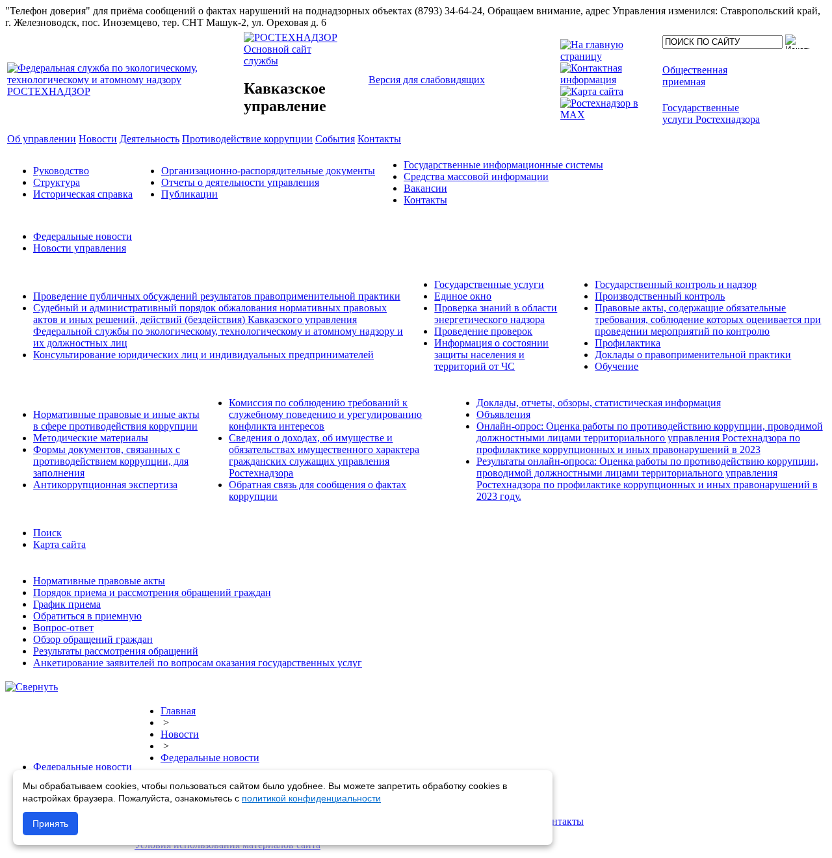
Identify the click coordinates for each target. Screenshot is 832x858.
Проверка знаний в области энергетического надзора (495, 313)
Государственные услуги (489, 284)
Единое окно (462, 296)
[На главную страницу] (609, 56)
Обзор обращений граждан (93, 639)
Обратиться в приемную (87, 615)
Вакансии (425, 188)
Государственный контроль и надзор (676, 284)
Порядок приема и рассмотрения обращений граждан (152, 592)
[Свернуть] (31, 686)
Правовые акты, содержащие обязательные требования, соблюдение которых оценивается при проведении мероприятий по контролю (708, 319)
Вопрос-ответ (63, 627)
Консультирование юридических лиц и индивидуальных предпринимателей (203, 354)
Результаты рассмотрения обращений (115, 650)
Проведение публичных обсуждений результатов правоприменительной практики (216, 296)
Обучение (616, 366)
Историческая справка (83, 194)
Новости (180, 734)
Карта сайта (59, 544)
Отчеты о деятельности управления (240, 182)
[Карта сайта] (591, 91)
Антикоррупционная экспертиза (105, 484)
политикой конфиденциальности (311, 798)
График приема (67, 604)
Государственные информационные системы (503, 164)
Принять (50, 823)
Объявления (503, 414)
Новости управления (79, 248)
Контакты (425, 199)
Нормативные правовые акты (99, 580)
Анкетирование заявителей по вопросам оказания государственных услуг (197, 662)
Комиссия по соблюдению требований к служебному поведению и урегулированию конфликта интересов (325, 414)
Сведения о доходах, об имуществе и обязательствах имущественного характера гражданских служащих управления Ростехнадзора (324, 455)
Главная (178, 710)
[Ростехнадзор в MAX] (609, 114)
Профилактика (627, 342)
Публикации (189, 194)
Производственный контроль (660, 296)
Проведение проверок (483, 331)
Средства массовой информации (476, 176)
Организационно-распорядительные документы (268, 170)
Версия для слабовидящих (427, 79)
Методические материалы (90, 437)
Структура (56, 182)
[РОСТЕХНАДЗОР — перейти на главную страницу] (124, 91)
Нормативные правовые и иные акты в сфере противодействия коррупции (116, 420)
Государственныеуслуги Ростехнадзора (711, 113)
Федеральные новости (82, 236)
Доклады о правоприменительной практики (693, 354)
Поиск (47, 532)
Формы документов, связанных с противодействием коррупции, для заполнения (110, 461)
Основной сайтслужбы (277, 55)
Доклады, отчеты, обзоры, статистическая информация (598, 402)
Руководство (61, 170)
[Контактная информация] (609, 79)
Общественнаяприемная (694, 75)
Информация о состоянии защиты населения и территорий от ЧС (491, 354)
